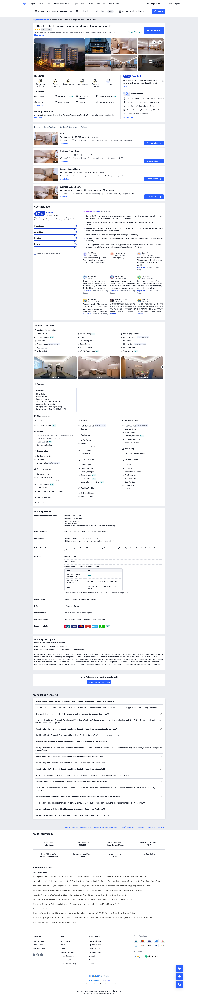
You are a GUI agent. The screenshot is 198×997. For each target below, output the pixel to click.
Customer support (39, 941)
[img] (59, 54)
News (63, 945)
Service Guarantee (39, 945)
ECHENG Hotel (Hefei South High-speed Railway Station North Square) (58, 899)
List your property (95, 952)
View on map (128, 117)
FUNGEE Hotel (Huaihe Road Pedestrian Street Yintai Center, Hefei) (130, 877)
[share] (179, 976)
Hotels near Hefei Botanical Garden (122, 913)
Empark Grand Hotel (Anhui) (116, 895)
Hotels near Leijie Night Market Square (46, 918)
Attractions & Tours (61, 4)
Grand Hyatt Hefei (97, 877)
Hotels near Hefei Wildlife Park (97, 913)
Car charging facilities (44, 445)
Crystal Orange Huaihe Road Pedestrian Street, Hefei (70, 886)
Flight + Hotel (78, 4)
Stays (24, 4)
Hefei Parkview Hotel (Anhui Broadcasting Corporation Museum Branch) (116, 890)
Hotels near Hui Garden (76, 913)
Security (91, 964)
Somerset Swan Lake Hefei (110, 881)
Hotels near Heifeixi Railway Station (63, 922)
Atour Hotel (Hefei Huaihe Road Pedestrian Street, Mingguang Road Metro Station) (121, 886)
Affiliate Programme (96, 948)
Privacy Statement (67, 956)
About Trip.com (66, 941)
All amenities (38, 106)
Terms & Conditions (67, 952)
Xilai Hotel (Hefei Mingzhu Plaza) (107, 904)
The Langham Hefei (40, 881)
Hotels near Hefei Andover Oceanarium (75, 918)
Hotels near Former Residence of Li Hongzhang (49, 913)
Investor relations (95, 941)
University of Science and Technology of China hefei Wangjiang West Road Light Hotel (63, 904)
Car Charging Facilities (131, 334)
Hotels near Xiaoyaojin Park (122, 918)
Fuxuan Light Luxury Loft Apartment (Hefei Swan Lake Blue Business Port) (59, 895)
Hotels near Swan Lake (41, 922)
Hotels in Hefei (111, 827)
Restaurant (41, 341)
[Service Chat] (179, 984)
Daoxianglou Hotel (82, 877)
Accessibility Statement (69, 960)
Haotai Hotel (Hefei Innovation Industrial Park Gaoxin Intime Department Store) (61, 890)
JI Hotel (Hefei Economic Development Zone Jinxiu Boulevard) (72, 26)
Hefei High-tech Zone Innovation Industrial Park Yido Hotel (53, 877)
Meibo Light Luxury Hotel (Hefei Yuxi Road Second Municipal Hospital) (74, 881)
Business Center (42, 347)
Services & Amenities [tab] (68, 127)
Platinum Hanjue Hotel (96, 895)
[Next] (163, 367)
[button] (124, 4)
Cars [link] (48, 4)
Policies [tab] (84, 127)
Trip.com (68, 827)
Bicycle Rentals (42, 344)
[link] (153, 4)
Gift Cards (101, 4)
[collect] (179, 968)
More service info (39, 948)
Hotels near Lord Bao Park (142, 918)
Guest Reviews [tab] (50, 127)
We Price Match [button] (136, 32)
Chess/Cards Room (129, 337)
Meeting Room (128, 344)
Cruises (91, 4)
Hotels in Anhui (98, 827)
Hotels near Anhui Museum (101, 918)
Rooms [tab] (37, 127)
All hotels (92, 956)
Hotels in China (85, 827)
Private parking (85, 334)
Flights (32, 4)
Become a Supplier (95, 960)
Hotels (75, 827)
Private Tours (114, 4)
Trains (41, 4)
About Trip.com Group (68, 964)
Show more (38, 118)
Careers (63, 948)
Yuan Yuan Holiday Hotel (41, 886)
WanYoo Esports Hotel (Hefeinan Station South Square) (142, 881)
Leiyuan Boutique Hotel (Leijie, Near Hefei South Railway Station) (108, 899)
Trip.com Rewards (95, 945)
